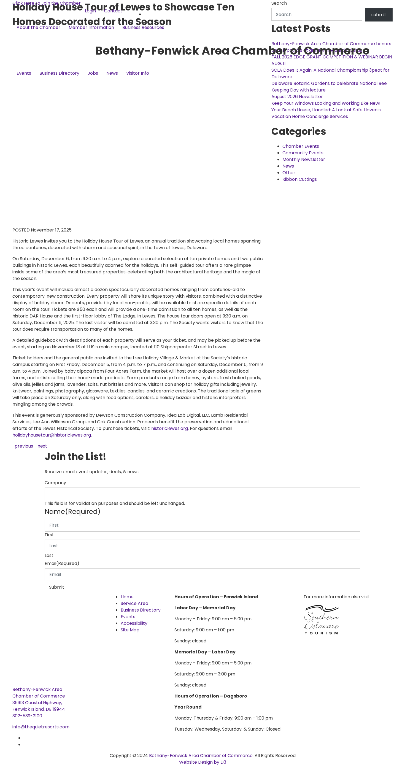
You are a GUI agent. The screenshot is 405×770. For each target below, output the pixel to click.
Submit (56, 587)
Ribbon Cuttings (299, 179)
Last (49, 555)
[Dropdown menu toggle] (16, 37)
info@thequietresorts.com (40, 727)
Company (55, 483)
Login (90, 11)
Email (62, 563)
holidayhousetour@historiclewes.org (51, 435)
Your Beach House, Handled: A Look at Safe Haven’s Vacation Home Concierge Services (326, 113)
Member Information (91, 27)
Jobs (93, 73)
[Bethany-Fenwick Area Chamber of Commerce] (53, 50)
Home (127, 597)
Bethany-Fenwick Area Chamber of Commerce (201, 755)
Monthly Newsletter (303, 159)
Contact (113, 11)
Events (24, 73)
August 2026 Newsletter (297, 96)
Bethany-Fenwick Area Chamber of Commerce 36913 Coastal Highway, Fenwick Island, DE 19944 (38, 699)
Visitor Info (137, 73)
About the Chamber (38, 27)
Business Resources (143, 27)
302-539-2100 (27, 716)
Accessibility (134, 623)
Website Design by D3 (202, 762)
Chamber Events (300, 146)
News (112, 73)
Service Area (134, 603)
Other (288, 172)
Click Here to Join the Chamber (46, 3)
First (49, 535)
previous (24, 446)
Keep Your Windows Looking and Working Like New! (325, 103)
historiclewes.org (169, 428)
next (42, 446)
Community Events (302, 153)
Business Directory (59, 73)
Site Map (130, 630)
